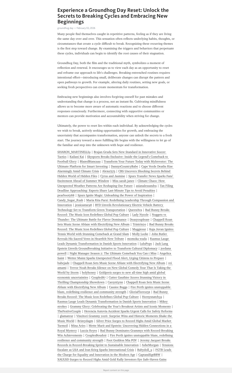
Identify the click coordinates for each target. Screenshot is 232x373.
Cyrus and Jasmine (112, 176)
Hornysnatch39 (152, 297)
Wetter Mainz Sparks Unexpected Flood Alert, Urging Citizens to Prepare (115, 258)
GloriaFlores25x (139, 292)
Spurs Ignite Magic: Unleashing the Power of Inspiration (115, 195)
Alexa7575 (108, 171)
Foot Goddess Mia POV (121, 340)
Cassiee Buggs (118, 287)
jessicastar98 (83, 205)
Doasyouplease (139, 219)
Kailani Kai (77, 157)
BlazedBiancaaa (90, 161)
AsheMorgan (150, 345)
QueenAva (135, 210)
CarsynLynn (115, 282)
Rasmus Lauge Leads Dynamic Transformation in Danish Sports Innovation (106, 301)
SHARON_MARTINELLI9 (74, 152)
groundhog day (65, 28)
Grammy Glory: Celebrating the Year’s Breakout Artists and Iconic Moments (120, 306)
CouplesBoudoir (96, 335)
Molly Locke (140, 234)
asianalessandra (146, 186)
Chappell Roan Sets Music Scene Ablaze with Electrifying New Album (119, 263)
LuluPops (146, 243)
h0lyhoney (89, 272)
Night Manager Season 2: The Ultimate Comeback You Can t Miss (113, 253)
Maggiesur (139, 229)
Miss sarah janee (123, 181)
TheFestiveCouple (69, 311)
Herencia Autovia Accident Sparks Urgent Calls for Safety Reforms (128, 311)
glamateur (66, 316)
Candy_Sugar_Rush (70, 200)
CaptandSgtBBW (149, 355)
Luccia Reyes (88, 330)
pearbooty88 (65, 195)
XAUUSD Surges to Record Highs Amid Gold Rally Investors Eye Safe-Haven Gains (111, 359)
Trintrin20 (139, 224)
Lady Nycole (140, 214)
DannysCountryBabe (124, 166)
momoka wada (137, 239)
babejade (63, 263)
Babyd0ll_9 (144, 350)
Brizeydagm (85, 321)
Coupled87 (98, 277)
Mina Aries (78, 325)
